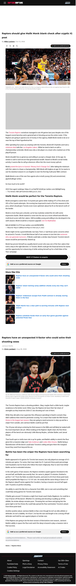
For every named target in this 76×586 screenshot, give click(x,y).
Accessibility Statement (46, 567)
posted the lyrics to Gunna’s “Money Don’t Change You (30, 167)
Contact (41, 560)
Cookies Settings (13, 571)
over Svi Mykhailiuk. (49, 221)
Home (8, 546)
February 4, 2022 (38, 228)
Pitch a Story (27, 564)
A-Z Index (61, 567)
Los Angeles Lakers (30, 147)
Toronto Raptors (15, 133)
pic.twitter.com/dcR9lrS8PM (33, 225)
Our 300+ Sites (63, 560)
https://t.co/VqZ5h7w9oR (34, 189)
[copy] (17, 46)
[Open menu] (5, 3)
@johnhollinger (11, 179)
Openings (26, 560)
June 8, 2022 (37, 192)
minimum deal (11, 147)
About (9, 560)
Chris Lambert (9, 349)
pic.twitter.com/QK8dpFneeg (54, 189)
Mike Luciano (9, 41)
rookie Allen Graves (50, 442)
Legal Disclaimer (29, 567)
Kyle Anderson (34, 442)
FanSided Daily (12, 564)
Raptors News (16, 546)
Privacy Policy (43, 564)
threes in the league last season (17, 420)
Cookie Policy (12, 567)
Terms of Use (63, 564)
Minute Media (12, 575)
